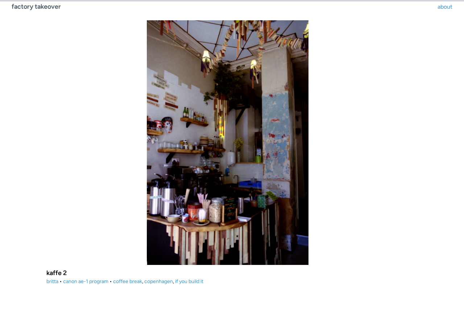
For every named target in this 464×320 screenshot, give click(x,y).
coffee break (127, 281)
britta (52, 281)
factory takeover (36, 7)
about (445, 6)
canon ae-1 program (85, 281)
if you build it (189, 281)
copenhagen (158, 281)
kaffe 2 (56, 273)
